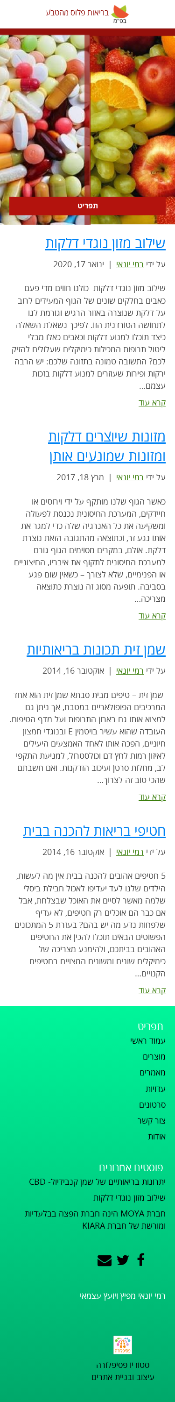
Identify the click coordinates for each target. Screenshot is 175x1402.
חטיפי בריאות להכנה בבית (94, 831)
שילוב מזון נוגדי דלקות (105, 243)
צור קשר (152, 1121)
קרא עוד (152, 403)
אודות (157, 1137)
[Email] (105, 1260)
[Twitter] (123, 1260)
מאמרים (153, 1073)
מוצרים (154, 1057)
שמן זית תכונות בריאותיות (96, 650)
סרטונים (152, 1105)
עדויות (156, 1089)
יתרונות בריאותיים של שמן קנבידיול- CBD (97, 1182)
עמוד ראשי (148, 1041)
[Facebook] (141, 1260)
